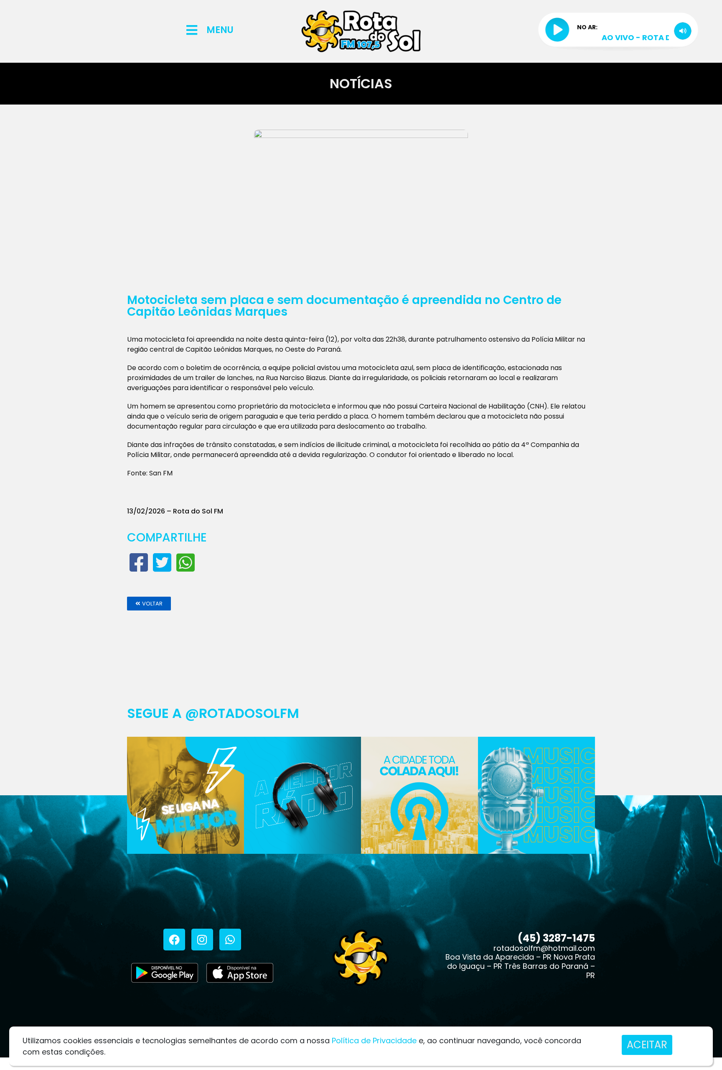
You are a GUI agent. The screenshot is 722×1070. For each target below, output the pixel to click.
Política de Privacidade (374, 1040)
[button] (149, 603)
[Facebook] (174, 939)
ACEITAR (647, 1045)
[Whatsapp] (230, 939)
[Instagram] (202, 939)
